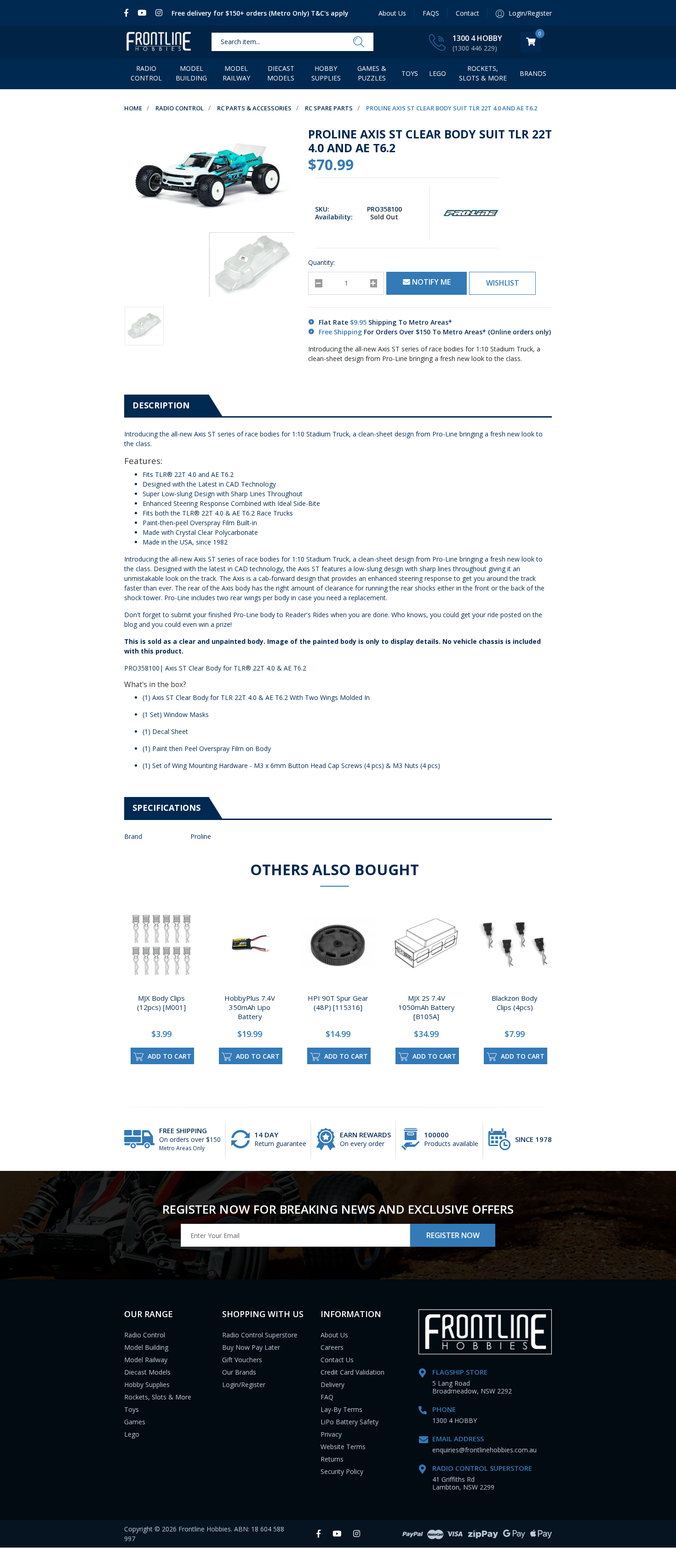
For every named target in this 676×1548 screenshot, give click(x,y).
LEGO (437, 73)
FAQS (431, 13)
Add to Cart (168, 1056)
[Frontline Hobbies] (158, 42)
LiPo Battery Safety (349, 1421)
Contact (467, 13)
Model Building (191, 73)
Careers (332, 1347)
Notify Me (430, 282)
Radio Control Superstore (260, 1334)
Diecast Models (280, 73)
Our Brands (239, 1372)
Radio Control (146, 73)
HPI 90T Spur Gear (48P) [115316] (338, 1002)
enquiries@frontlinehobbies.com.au (484, 1449)
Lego (131, 1434)
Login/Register (243, 1384)
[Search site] (358, 42)
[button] (502, 283)
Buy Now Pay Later (251, 1347)
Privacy (331, 1434)
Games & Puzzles (371, 73)
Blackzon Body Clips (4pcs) (515, 1002)
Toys (409, 73)
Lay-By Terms (341, 1409)
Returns (332, 1459)
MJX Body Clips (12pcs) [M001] (161, 1002)
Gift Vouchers (242, 1359)
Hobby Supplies (326, 73)
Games (134, 1421)
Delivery (332, 1384)
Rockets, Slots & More (483, 73)
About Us (392, 13)
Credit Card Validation (352, 1372)
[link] (128, 13)
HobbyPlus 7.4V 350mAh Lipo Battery (249, 1007)
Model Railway (236, 73)
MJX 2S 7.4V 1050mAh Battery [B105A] (426, 1007)
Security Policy (342, 1471)
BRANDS (533, 73)
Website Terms (343, 1446)
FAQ (327, 1397)
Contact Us (337, 1359)
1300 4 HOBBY (477, 38)
